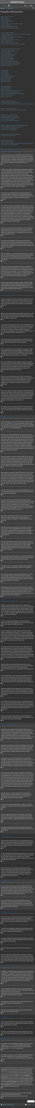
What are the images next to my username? (10, 39)
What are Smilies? (5, 73)
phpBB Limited (9, 1045)
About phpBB (12, 1048)
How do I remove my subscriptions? (9, 129)
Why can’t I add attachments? (7, 58)
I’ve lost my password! (6, 25)
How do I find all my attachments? (8, 135)
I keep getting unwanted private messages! (10, 102)
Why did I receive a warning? (7, 60)
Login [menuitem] (33, 5)
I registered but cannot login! (7, 20)
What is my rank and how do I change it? (10, 42)
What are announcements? (7, 77)
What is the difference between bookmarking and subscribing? (14, 125)
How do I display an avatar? (7, 41)
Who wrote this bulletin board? (7, 140)
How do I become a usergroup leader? (9, 92)
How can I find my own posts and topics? (10, 120)
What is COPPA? (4, 18)
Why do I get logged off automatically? (9, 26)
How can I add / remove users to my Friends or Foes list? (13, 110)
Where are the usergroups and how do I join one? (11, 90)
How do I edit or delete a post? (7, 50)
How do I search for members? (7, 119)
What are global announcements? (8, 76)
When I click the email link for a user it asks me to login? (13, 44)
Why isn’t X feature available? (7, 141)
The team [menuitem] (29, 1104)
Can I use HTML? (5, 71)
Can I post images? (5, 74)
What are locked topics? (6, 80)
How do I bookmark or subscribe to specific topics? (12, 126)
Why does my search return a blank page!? (10, 117)
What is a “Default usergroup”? (7, 94)
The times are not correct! (6, 35)
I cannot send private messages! (8, 101)
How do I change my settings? (7, 32)
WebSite (4, 8)
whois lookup (4, 1072)
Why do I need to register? (6, 16)
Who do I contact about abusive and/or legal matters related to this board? (17, 143)
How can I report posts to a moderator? (9, 61)
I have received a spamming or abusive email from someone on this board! (17, 103)
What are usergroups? (6, 89)
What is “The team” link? (6, 96)
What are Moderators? (6, 87)
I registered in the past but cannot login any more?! (12, 23)
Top (3, 164)
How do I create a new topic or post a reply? (10, 48)
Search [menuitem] (33, 8)
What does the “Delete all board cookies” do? (10, 27)
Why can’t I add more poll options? (8, 54)
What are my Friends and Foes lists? (9, 108)
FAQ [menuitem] (11, 5)
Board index (10, 8)
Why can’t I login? (5, 22)
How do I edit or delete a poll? (7, 55)
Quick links (5, 5)
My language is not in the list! (7, 38)
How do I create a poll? (6, 53)
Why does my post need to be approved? (10, 64)
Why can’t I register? (5, 19)
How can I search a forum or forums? (9, 114)
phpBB (20, 355)
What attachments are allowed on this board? (10, 134)
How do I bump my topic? (6, 65)
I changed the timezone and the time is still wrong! (11, 37)
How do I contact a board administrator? (9, 144)
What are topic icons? (5, 81)
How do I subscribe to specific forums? (9, 128)
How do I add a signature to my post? (9, 51)
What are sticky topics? (6, 78)
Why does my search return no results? (9, 116)
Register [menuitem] (28, 5)
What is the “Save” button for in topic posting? (11, 62)
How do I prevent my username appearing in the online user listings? (16, 34)
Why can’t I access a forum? (7, 57)
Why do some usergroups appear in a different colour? (13, 93)
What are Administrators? (6, 86)
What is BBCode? (5, 70)
